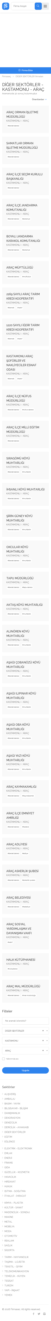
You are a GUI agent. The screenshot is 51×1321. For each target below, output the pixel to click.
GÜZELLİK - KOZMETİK (17, 1172)
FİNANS (8, 1162)
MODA (7, 1231)
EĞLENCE (9, 1141)
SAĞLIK (8, 1245)
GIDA (7, 1167)
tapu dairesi (27, 587)
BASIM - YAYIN (12, 1103)
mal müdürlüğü (29, 995)
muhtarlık (27, 472)
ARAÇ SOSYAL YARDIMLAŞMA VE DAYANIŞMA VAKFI (19, 929)
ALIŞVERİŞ (10, 1094)
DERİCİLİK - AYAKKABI (16, 1127)
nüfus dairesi (28, 410)
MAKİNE (8, 1217)
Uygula (25, 1070)
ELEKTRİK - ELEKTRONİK (18, 1148)
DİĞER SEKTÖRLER (15, 1132)
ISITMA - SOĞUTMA (15, 1191)
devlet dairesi (14, 126)
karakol (26, 827)
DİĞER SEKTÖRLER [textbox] (14, 1031)
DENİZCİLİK (10, 1122)
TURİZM (8, 1285)
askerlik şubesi (29, 880)
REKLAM (9, 1240)
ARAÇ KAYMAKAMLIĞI (21, 786)
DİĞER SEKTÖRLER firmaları (29, 76)
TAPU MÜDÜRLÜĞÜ (20, 578)
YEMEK (8, 1295)
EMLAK (8, 1153)
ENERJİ (8, 1158)
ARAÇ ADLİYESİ (16, 844)
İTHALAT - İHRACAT (15, 1196)
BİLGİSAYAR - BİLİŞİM (16, 1108)
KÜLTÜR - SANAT (13, 1207)
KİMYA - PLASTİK (13, 1202)
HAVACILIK (10, 1177)
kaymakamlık (28, 796)
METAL (8, 1221)
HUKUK (8, 1186)
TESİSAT (9, 1280)
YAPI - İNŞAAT (12, 1290)
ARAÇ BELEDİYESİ (18, 897)
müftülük (27, 277)
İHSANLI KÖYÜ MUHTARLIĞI (25, 489)
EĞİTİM (8, 1136)
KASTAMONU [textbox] (11, 1040)
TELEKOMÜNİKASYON (16, 1271)
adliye (25, 853)
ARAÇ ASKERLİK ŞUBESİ (22, 871)
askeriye (26, 219)
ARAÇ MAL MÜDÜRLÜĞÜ (23, 986)
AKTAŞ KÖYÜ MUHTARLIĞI (24, 605)
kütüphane (13, 969)
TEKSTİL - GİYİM (13, 1266)
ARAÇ (26, 120)
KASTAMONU (13, 120)
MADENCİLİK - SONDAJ (17, 1212)
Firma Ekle (27, 70)
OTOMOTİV (10, 1236)
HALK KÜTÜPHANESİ (20, 959)
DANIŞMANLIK (12, 1113)
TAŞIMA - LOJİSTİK (14, 1262)
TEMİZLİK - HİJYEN (14, 1276)
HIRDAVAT (10, 1181)
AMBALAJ (9, 1099)
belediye (26, 907)
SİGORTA (9, 1250)
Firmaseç (6, 76)
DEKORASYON (12, 1118)
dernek (11, 308)
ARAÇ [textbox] (8, 1050)
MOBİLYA (9, 1226)
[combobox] (25, 1030)
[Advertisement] (25, 40)
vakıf (20, 308)
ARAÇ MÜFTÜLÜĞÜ (19, 267)
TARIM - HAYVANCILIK (16, 1257)
